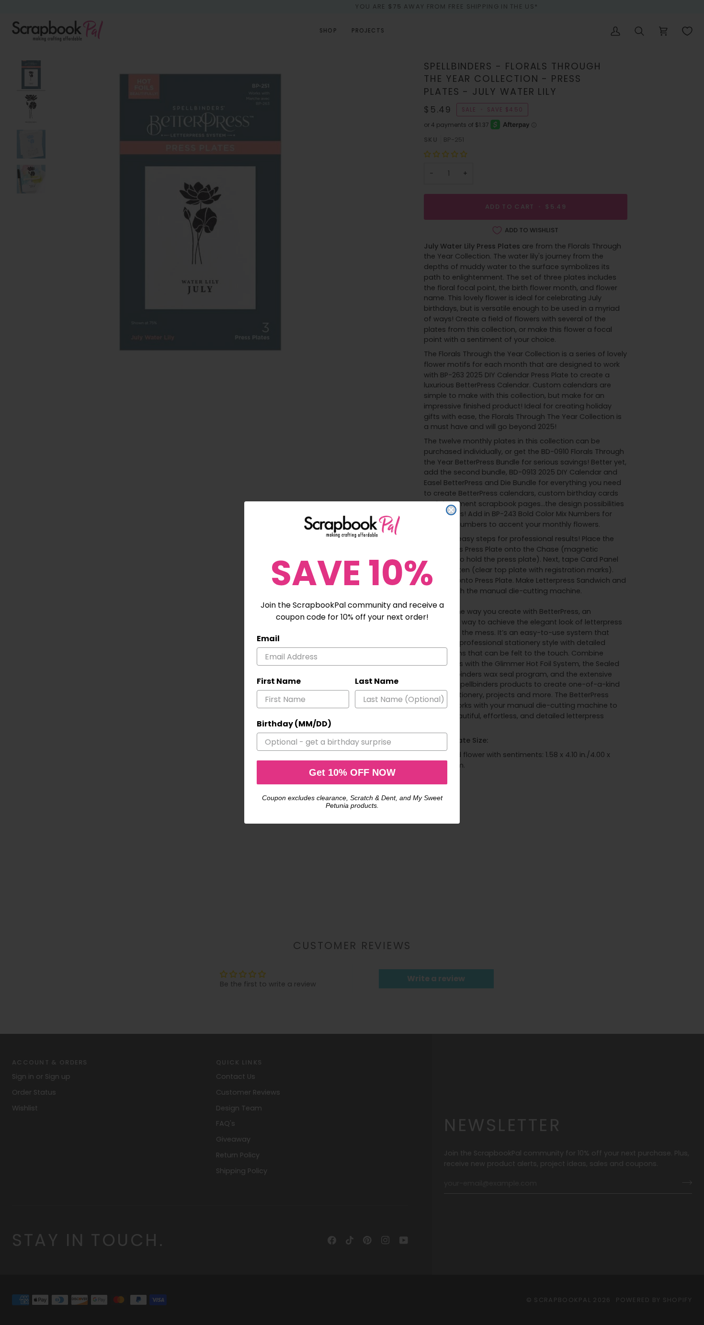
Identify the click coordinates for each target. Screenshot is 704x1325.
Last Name (376, 681)
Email (268, 638)
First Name (279, 681)
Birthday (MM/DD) (294, 723)
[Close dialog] (451, 510)
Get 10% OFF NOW (352, 772)
